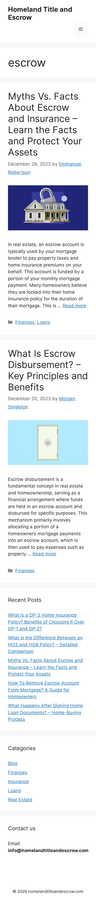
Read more (74, 305)
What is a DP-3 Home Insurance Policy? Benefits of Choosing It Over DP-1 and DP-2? (46, 621)
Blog (12, 763)
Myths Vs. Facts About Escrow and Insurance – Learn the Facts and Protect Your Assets (45, 124)
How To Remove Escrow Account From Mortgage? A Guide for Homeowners (43, 689)
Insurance (18, 781)
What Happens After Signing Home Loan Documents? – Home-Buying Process (45, 712)
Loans (43, 322)
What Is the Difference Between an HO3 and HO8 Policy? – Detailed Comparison (45, 644)
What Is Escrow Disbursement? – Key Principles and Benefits (48, 370)
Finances (24, 322)
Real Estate (20, 799)
